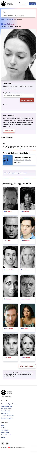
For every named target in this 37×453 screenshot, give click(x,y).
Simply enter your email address (13, 93)
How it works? (5, 430)
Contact (3, 427)
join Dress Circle (26, 372)
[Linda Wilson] (18, 54)
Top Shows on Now (6, 408)
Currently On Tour (6, 411)
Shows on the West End (8, 415)
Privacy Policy (5, 432)
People (9, 19)
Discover (22, 3)
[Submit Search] (4, 12)
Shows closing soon (6, 406)
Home (2, 19)
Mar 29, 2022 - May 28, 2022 (22, 160)
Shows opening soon (7, 418)
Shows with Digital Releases (9, 404)
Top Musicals (4, 413)
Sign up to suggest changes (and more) (15, 172)
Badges (3, 437)
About (3, 425)
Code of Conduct (6, 434)
